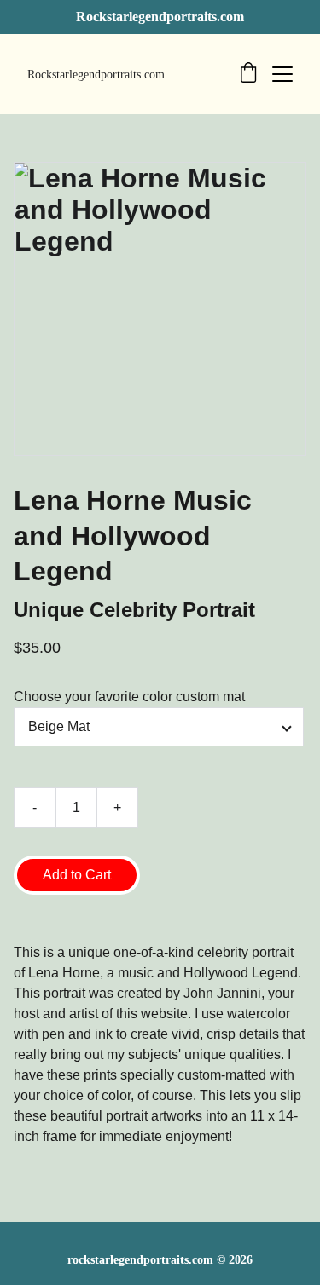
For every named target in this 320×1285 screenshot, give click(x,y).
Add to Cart (77, 874)
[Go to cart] (248, 74)
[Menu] (282, 74)
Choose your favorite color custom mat (129, 696)
